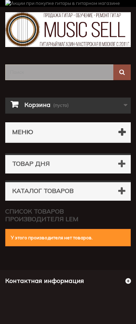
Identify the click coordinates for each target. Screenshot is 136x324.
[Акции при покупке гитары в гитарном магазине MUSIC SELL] (68, 3)
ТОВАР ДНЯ (31, 164)
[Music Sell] (68, 29)
